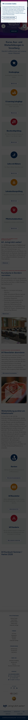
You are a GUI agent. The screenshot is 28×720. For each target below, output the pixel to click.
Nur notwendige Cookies (9, 19)
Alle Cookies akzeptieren (9, 17)
